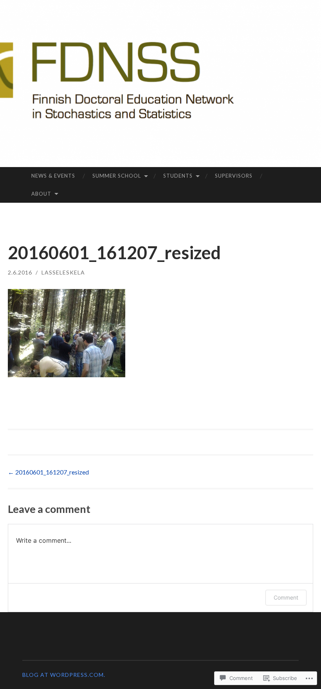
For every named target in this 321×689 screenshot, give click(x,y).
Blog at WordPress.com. (63, 674)
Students (178, 176)
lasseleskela (63, 272)
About (41, 194)
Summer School (116, 176)
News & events (53, 176)
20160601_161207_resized (48, 472)
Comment (286, 597)
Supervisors (233, 176)
